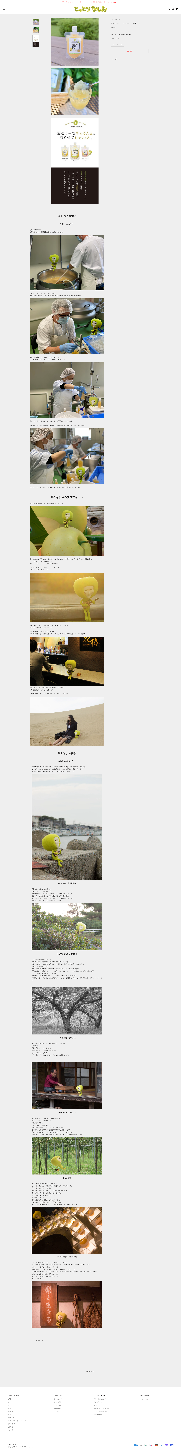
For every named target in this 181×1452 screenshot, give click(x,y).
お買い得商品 (11, 1424)
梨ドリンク (11, 1411)
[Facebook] (116, 38)
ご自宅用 (10, 1427)
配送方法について (99, 1402)
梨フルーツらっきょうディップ (17, 1421)
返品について (98, 1405)
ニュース (56, 1411)
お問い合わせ (98, 1414)
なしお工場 (57, 1405)
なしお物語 (57, 1402)
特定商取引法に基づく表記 (102, 1408)
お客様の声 (57, 1408)
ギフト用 (10, 1430)
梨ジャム (10, 1414)
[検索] (173, 9)
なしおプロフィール (60, 1399)
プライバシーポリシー (100, 1411)
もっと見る (115, 59)
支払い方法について (100, 1399)
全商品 (10, 1399)
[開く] (4, 9)
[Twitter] (118, 38)
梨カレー (10, 1408)
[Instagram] (147, 1400)
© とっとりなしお (13, 1444)
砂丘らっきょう (12, 1418)
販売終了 (129, 51)
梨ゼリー (10, 1402)
